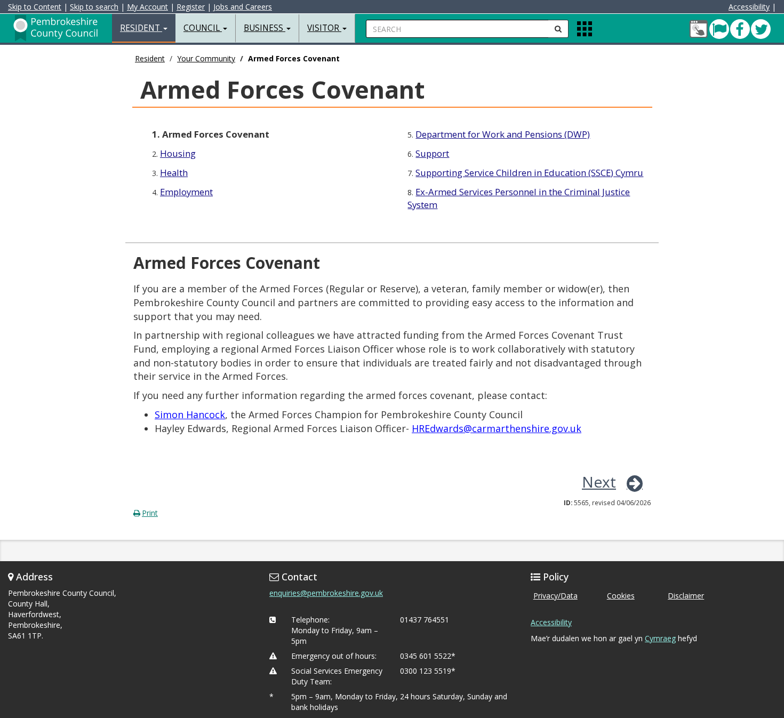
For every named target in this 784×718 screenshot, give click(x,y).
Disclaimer (686, 596)
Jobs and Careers (242, 7)
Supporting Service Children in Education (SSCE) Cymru (529, 172)
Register (191, 7)
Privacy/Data (555, 596)
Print (150, 513)
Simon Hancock (190, 414)
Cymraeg (660, 638)
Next (599, 482)
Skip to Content (34, 7)
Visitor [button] (324, 28)
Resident (150, 58)
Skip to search (94, 7)
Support (432, 153)
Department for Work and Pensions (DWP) (502, 134)
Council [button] (202, 28)
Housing (178, 153)
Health (174, 172)
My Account (147, 7)
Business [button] (264, 28)
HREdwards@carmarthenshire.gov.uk (496, 428)
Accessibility (749, 7)
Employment (186, 192)
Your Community (206, 58)
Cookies (621, 596)
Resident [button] (141, 28)
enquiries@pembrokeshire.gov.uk (326, 593)
